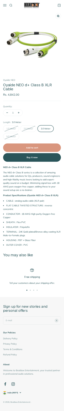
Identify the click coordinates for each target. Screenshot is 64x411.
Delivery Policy (10, 338)
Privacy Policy (10, 343)
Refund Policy (10, 354)
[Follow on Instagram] (13, 384)
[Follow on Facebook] (5, 384)
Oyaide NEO (9, 80)
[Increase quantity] (19, 113)
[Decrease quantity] (7, 113)
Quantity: (7, 106)
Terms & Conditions (12, 349)
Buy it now (32, 157)
